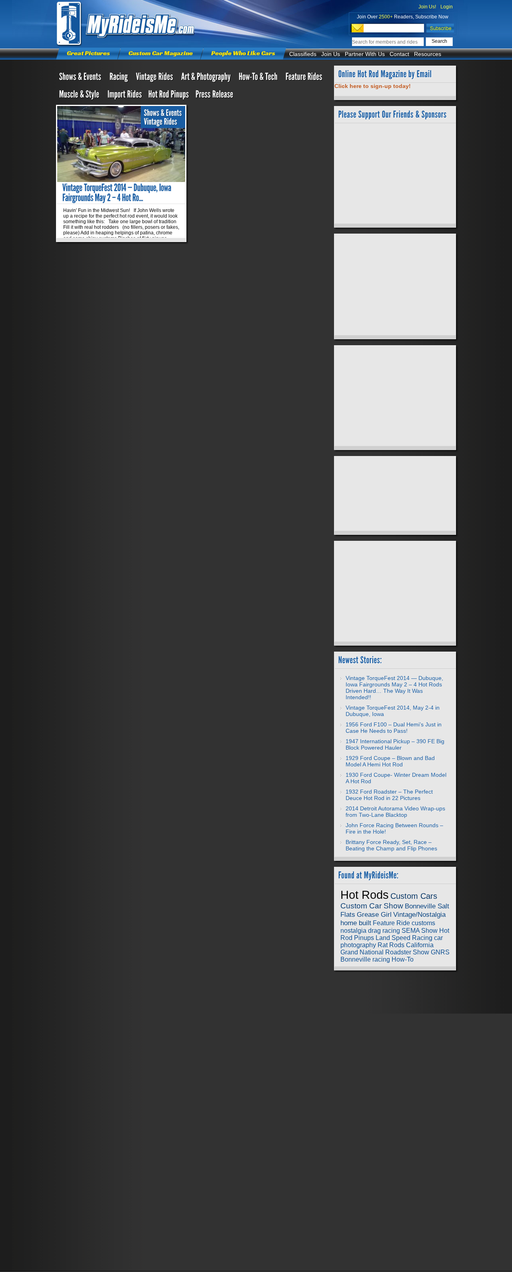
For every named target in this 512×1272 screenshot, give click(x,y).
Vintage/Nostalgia (419, 914)
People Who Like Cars (243, 53)
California (420, 945)
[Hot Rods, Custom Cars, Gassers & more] (155, 78)
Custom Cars (413, 896)
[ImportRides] (124, 96)
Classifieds (302, 54)
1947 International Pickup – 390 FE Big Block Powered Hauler (395, 744)
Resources (427, 54)
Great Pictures (88, 53)
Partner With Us (365, 54)
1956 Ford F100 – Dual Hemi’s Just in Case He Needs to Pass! (394, 727)
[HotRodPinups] (168, 96)
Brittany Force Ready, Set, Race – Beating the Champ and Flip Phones (391, 845)
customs (423, 923)
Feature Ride (391, 923)
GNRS (440, 952)
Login (446, 7)
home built (355, 923)
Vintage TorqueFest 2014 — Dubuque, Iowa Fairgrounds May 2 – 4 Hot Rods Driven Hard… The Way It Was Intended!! (394, 687)
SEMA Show (420, 930)
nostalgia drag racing (370, 930)
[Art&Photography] (207, 78)
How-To (403, 959)
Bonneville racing (365, 959)
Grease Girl (374, 914)
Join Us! (427, 7)
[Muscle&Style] (80, 96)
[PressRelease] (214, 96)
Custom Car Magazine (160, 53)
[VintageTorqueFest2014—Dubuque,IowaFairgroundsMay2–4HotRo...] (117, 192)
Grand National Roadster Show (384, 952)
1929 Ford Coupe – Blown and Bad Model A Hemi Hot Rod (390, 761)
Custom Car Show (371, 906)
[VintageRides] (160, 122)
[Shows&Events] (81, 78)
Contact (399, 54)
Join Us (330, 54)
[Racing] (119, 78)
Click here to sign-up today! (372, 86)
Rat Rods (391, 945)
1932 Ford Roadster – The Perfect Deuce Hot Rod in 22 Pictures (389, 794)
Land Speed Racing (404, 937)
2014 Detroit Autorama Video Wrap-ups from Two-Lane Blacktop (395, 811)
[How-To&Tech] (259, 78)
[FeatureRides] (304, 78)
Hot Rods (364, 894)
